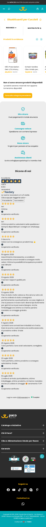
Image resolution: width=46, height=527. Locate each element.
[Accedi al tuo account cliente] (42, 9)
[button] (37, 39)
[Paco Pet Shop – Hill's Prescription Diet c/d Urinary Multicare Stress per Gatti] (13, 55)
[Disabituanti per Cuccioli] (5, 19)
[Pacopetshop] (8, 489)
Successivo (19, 200)
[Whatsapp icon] (42, 456)
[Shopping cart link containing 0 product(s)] (37, 9)
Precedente (7, 200)
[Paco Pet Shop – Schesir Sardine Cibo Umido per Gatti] (33, 55)
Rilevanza (10, 28)
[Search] (9, 9)
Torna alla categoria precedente (18, 95)
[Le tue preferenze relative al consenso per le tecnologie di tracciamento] (42, 523)
